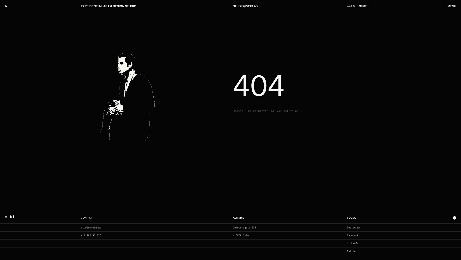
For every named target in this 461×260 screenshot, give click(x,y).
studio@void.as (245, 6)
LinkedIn (352, 243)
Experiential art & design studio (108, 6)
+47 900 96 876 (357, 6)
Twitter (352, 251)
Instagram (353, 227)
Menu (452, 6)
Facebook (352, 235)
